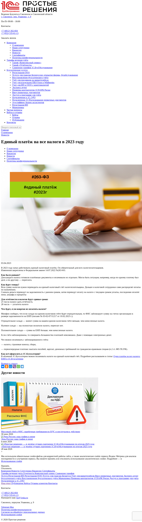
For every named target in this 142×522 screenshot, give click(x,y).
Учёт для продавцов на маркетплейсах (30, 80)
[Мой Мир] (10, 366)
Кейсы (15, 115)
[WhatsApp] (18, 366)
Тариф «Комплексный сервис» (26, 62)
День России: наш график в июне (17, 439)
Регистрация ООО (21, 72)
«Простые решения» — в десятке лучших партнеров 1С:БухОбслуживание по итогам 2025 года (46, 446)
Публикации (18, 120)
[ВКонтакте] (2, 366)
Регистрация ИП (20, 105)
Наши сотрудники (20, 47)
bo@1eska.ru (22, 498)
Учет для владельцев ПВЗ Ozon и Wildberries (33, 82)
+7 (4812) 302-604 (9, 31)
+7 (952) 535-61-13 (9, 33)
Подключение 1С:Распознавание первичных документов (39, 100)
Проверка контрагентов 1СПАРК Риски (31, 90)
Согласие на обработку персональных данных (23, 512)
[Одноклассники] (6, 366)
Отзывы (16, 117)
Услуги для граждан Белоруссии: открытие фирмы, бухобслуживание (45, 75)
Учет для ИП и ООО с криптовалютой (30, 85)
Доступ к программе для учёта (26, 95)
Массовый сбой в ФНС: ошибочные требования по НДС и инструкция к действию (40, 431)
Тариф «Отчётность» (22, 65)
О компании (18, 45)
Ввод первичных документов (26, 92)
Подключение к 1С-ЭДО (24, 97)
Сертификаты (18, 55)
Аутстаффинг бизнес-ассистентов (28, 102)
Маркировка (18, 107)
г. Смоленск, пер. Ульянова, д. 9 (16, 16)
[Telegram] (22, 366)
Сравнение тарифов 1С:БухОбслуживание (32, 67)
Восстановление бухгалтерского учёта (30, 77)
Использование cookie (11, 461)
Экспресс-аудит (19, 87)
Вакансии (16, 50)
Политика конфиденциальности (27, 57)
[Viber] (14, 366)
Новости (16, 52)
